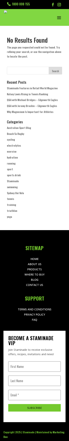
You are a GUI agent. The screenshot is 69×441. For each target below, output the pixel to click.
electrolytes (14, 145)
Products (34, 269)
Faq (34, 320)
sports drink (14, 175)
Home (34, 259)
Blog (34, 279)
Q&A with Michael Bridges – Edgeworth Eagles (32, 100)
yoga (9, 217)
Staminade (13, 181)
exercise (11, 151)
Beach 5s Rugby (15, 134)
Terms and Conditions (34, 309)
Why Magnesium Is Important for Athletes (30, 112)
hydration (12, 157)
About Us (34, 264)
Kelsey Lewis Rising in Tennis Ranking (27, 94)
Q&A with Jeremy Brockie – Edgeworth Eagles (32, 106)
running (11, 163)
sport (10, 169)
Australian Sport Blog (19, 128)
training (11, 205)
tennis (10, 199)
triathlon (12, 211)
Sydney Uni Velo (15, 193)
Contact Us (34, 285)
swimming (12, 187)
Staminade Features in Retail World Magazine (32, 88)
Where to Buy (34, 274)
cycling (11, 139)
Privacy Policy (34, 314)
